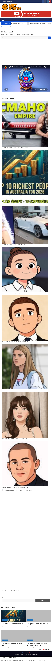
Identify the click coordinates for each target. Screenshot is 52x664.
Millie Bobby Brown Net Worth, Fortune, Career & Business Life (16, 293)
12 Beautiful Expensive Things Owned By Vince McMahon (15, 147)
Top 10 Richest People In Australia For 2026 (12, 196)
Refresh (2, 663)
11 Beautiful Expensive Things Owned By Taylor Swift (14, 244)
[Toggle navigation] (3, 19)
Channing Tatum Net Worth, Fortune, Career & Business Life (15, 487)
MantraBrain (35, 654)
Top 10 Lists (5, 620)
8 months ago (6, 626)
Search (49, 38)
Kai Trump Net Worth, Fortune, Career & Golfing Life (13, 390)
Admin (13, 626)
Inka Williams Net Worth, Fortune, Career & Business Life (15, 438)
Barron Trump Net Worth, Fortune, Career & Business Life (15, 341)
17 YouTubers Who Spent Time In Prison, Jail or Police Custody (16, 590)
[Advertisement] (26, 51)
